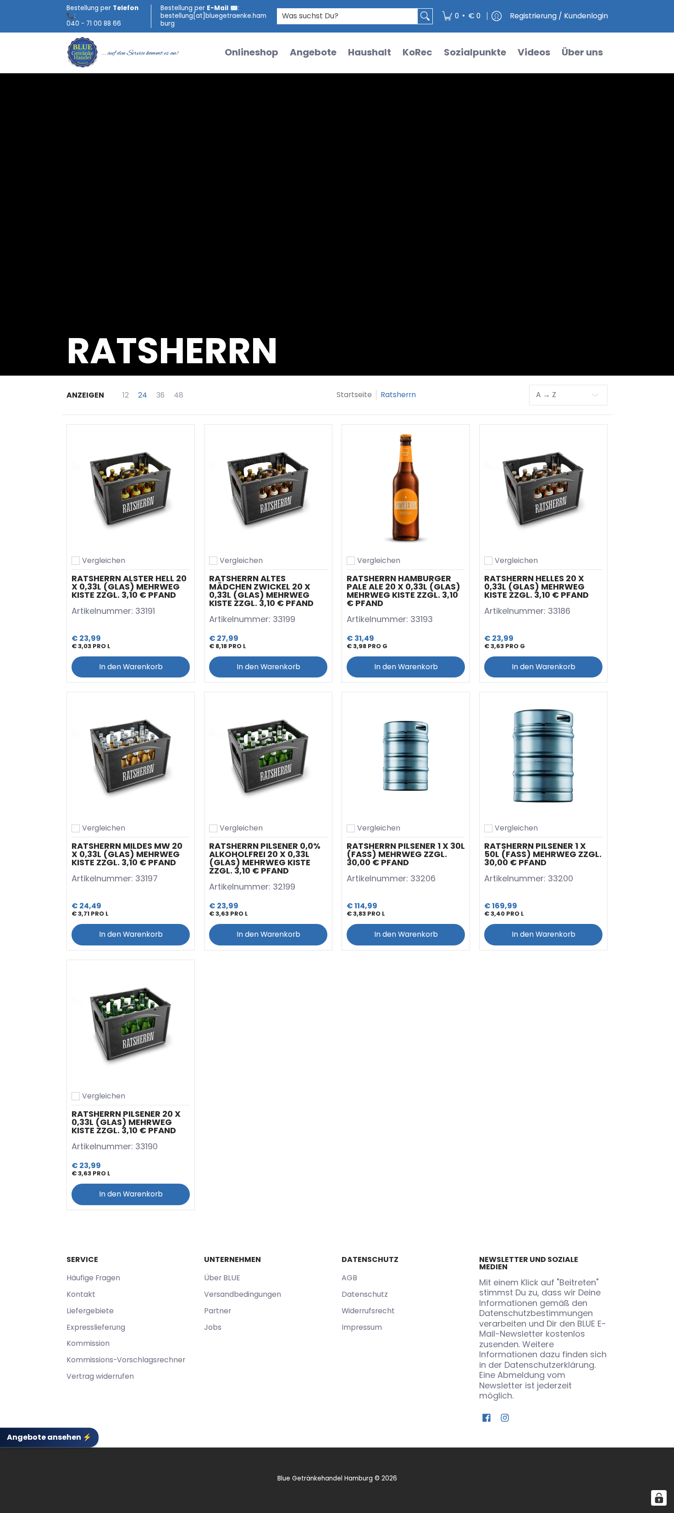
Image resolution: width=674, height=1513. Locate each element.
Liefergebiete (90, 1310)
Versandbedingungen (242, 1294)
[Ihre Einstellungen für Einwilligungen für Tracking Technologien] (659, 1498)
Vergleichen (103, 561)
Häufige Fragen (93, 1278)
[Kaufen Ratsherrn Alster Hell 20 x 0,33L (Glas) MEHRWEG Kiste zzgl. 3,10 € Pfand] (131, 488)
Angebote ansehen (49, 1437)
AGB (349, 1278)
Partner (217, 1310)
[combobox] (347, 16)
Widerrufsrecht (368, 1310)
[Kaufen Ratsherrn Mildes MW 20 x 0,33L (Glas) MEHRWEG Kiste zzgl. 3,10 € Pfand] (131, 756)
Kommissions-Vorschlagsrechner (125, 1360)
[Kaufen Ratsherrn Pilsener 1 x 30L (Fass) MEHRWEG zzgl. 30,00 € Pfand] (406, 756)
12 (125, 395)
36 (160, 395)
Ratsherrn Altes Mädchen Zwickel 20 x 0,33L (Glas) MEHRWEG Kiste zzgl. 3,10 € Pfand (261, 591)
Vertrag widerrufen (100, 1376)
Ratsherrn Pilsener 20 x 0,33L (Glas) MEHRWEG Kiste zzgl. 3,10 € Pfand (126, 1122)
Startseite (354, 394)
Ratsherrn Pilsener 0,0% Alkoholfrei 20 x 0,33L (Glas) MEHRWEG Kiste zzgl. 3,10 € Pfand (264, 858)
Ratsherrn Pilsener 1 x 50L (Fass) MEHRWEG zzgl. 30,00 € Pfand (543, 854)
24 (142, 395)
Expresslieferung (95, 1327)
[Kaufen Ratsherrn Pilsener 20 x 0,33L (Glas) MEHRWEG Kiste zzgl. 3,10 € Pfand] (131, 1024)
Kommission (88, 1343)
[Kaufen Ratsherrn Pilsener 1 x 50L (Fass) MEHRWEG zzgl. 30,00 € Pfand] (543, 756)
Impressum (362, 1327)
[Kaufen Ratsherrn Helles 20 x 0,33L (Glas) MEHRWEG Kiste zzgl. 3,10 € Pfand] (543, 488)
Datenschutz (365, 1294)
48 (178, 395)
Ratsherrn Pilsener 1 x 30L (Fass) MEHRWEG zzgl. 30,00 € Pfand (406, 854)
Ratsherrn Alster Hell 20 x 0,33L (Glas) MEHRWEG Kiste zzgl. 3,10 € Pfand (129, 587)
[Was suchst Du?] (425, 16)
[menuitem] (461, 16)
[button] (486, 1418)
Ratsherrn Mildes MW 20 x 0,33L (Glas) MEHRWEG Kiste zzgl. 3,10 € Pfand (127, 854)
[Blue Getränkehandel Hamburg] (123, 53)
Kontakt (80, 1294)
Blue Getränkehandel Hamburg (325, 1478)
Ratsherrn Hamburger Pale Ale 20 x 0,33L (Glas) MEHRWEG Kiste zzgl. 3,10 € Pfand (403, 591)
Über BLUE (222, 1278)
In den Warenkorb (131, 666)
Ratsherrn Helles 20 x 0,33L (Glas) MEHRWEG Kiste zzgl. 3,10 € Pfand (536, 587)
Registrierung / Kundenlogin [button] (559, 16)
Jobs (212, 1327)
